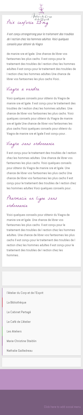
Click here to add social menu (62, 407)
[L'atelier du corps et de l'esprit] (41, 12)
